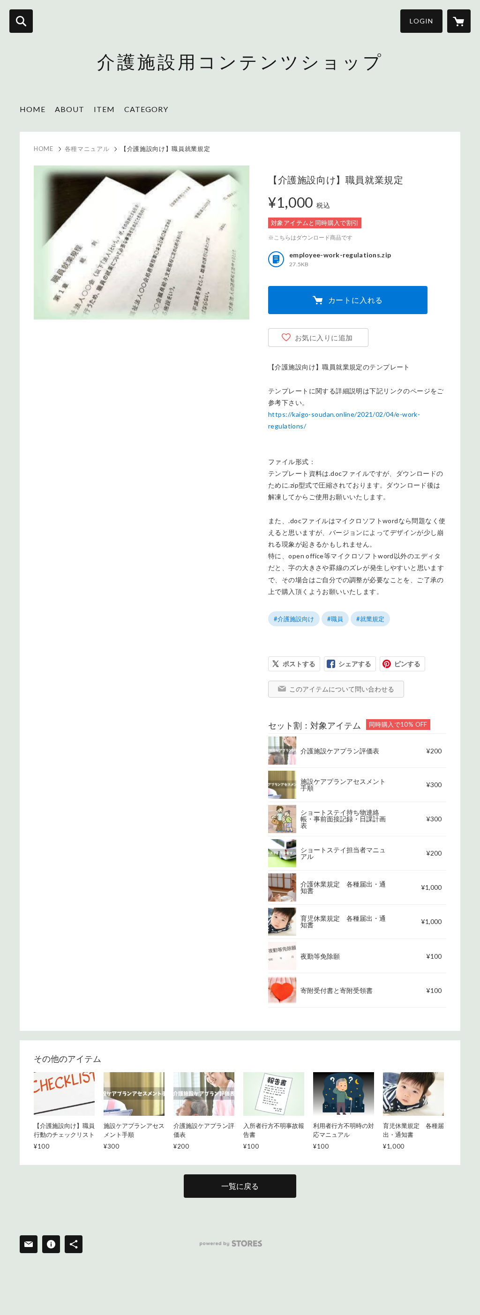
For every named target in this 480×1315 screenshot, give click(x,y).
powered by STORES (231, 1243)
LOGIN (421, 21)
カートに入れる (355, 299)
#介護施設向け (294, 619)
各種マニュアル (87, 148)
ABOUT (69, 109)
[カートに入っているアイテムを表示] (459, 21)
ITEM (104, 109)
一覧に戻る (240, 1185)
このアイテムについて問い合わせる (341, 689)
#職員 (335, 619)
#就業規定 (370, 619)
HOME (32, 109)
